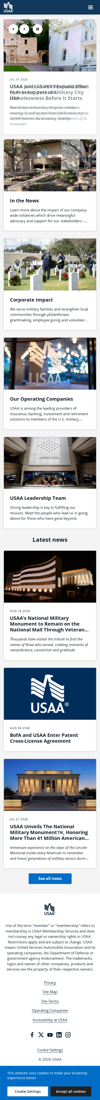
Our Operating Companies (41, 399)
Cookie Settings (50, 1049)
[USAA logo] (50, 909)
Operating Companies (50, 1010)
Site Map (50, 991)
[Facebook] (32, 1034)
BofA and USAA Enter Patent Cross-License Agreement (44, 738)
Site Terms (50, 1001)
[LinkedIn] (59, 1034)
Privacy (50, 982)
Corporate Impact (31, 299)
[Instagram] (68, 1034)
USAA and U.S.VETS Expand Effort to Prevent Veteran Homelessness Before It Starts (49, 92)
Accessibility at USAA (50, 1019)
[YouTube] (50, 1034)
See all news (50, 878)
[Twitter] (41, 1034)
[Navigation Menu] (90, 7)
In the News (24, 200)
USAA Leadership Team (38, 498)
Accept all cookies (71, 1091)
